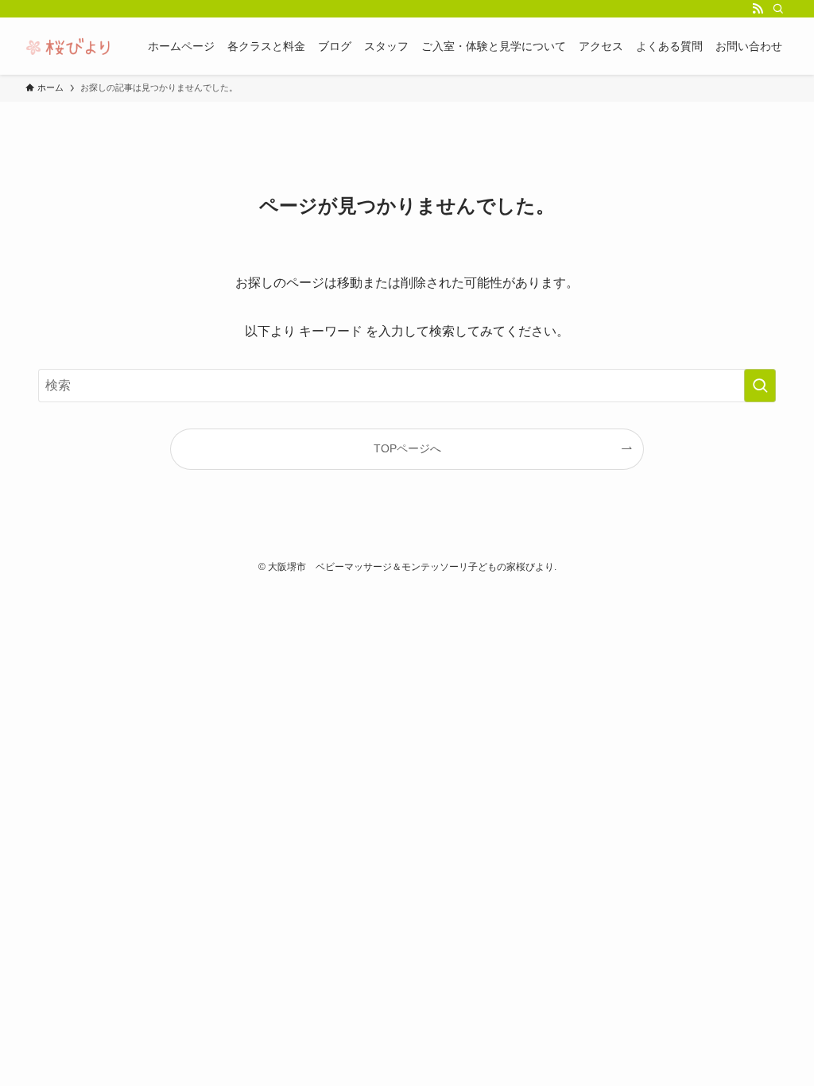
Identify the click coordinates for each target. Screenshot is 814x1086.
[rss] (757, 8)
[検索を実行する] (760, 385)
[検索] (778, 8)
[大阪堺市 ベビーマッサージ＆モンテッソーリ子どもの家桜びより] (67, 46)
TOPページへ (407, 448)
